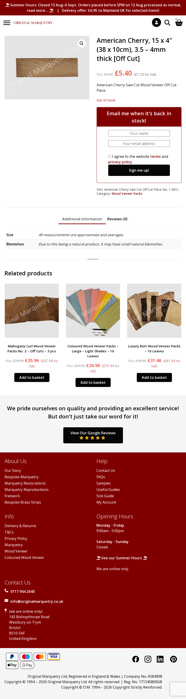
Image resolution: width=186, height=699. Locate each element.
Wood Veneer (16, 551)
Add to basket (31, 382)
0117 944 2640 (22, 591)
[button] (82, 43)
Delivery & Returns (20, 525)
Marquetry (14, 544)
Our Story (13, 470)
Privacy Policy (16, 538)
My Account (106, 502)
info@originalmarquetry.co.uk (36, 601)
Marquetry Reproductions (27, 489)
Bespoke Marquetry (22, 476)
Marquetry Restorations (25, 483)
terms (155, 156)
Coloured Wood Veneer (24, 557)
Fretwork (12, 495)
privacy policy (120, 161)
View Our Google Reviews (93, 432)
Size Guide (105, 495)
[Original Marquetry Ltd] (33, 20)
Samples (103, 483)
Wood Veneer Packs (127, 193)
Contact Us (105, 470)
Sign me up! (139, 170)
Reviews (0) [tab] (117, 218)
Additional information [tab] (82, 218)
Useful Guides (108, 489)
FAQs (100, 476)
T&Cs (9, 532)
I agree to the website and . (138, 159)
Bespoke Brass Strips (23, 502)
